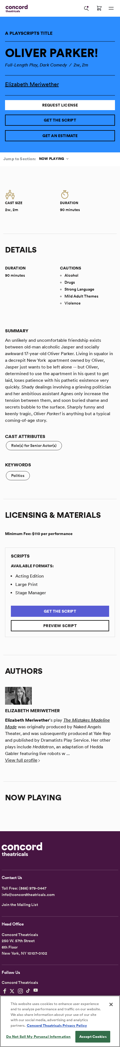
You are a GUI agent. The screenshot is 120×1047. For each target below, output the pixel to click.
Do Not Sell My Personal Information (38, 1036)
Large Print (26, 584)
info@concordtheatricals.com (28, 894)
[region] (60, 1021)
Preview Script (60, 625)
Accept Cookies (93, 1036)
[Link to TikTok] (28, 991)
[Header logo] (15, 8)
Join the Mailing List (20, 904)
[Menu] (111, 8)
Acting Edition (29, 576)
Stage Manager (30, 592)
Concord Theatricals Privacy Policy (57, 1025)
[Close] (111, 1004)
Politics (18, 475)
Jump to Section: (19, 159)
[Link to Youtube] (36, 991)
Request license (60, 105)
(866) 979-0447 (32, 888)
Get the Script (60, 120)
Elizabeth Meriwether (32, 84)
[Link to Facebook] (5, 991)
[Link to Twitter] (12, 991)
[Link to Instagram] (20, 991)
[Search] (86, 8)
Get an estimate (60, 135)
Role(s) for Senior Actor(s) (34, 445)
